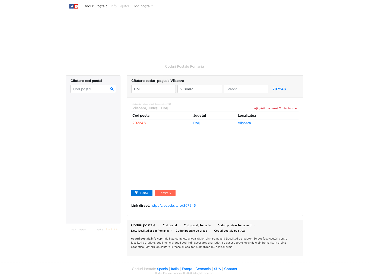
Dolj (196, 123)
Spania (162, 269)
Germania (203, 269)
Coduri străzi (229, 230)
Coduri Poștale (96, 6)
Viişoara (244, 123)
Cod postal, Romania (197, 225)
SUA (217, 269)
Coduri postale (78, 229)
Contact (230, 269)
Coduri (234, 225)
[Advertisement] (164, 35)
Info (114, 6)
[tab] (215, 245)
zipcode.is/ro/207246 (173, 205)
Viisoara (139, 108)
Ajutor (124, 6)
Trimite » (165, 193)
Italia (175, 269)
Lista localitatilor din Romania (150, 230)
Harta (144, 193)
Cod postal (170, 225)
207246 (139, 123)
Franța (187, 269)
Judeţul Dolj (158, 108)
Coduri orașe (191, 230)
